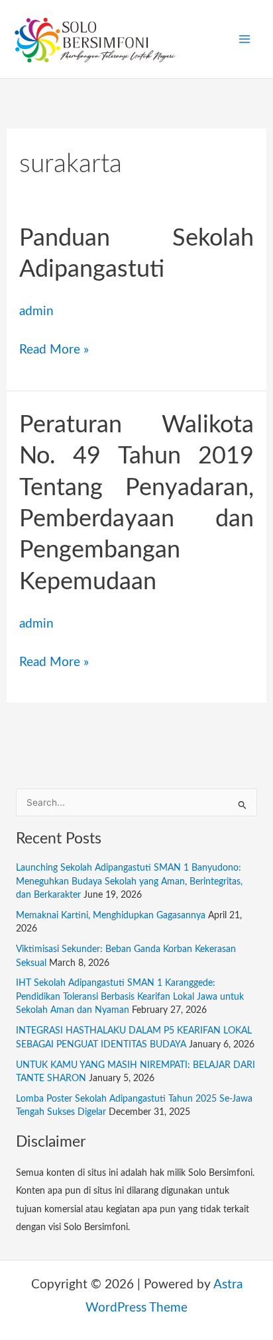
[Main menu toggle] (244, 39)
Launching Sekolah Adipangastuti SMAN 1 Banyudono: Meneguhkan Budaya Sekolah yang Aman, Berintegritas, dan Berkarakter (129, 881)
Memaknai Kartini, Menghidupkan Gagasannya (110, 915)
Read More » (54, 347)
